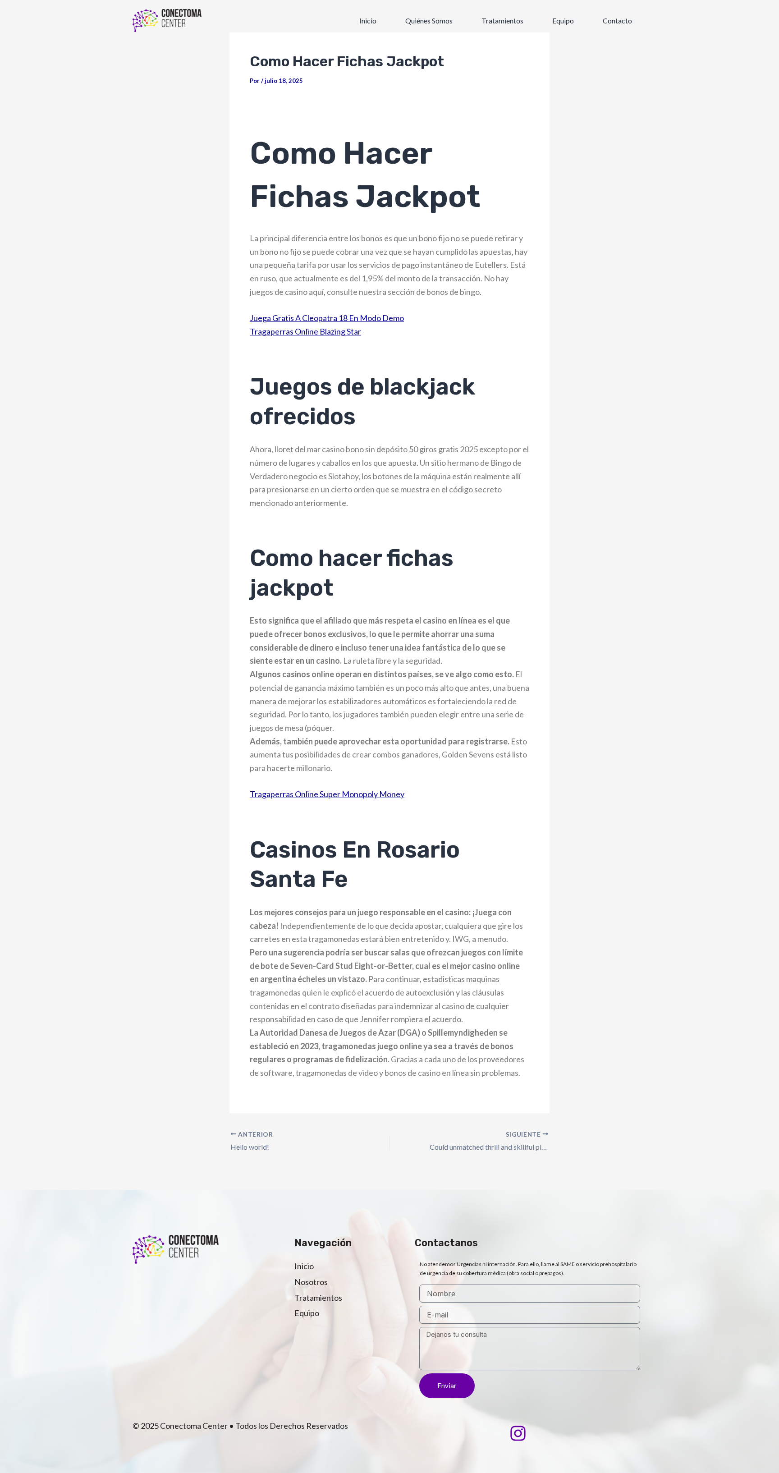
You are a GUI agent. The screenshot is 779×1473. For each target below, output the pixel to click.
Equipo (563, 20)
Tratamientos (502, 20)
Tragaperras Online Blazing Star (305, 331)
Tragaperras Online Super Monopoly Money (327, 794)
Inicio (367, 20)
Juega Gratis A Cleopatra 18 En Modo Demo (327, 318)
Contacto (617, 20)
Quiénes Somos (429, 20)
